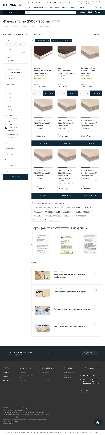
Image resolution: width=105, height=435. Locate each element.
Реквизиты (46, 375)
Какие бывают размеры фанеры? (70, 292)
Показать (15, 177)
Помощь (68, 368)
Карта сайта (68, 380)
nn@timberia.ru (89, 375)
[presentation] (32, 244)
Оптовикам (46, 378)
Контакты (23, 381)
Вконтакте (82, 390)
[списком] (98, 34)
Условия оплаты (69, 372)
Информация (48, 368)
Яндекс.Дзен (87, 390)
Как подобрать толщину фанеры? (70, 326)
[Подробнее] (96, 273)
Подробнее (83, 432)
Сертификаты (25, 378)
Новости (23, 372)
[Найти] (74, 12)
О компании (25, 368)
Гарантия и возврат (27, 375)
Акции (6, 372)
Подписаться (89, 353)
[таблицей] (101, 34)
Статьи (6, 376)
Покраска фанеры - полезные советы (72, 309)
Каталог (6, 368)
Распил (6, 380)
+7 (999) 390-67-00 (49, 2)
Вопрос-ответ (47, 372)
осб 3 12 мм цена (8, 423)
